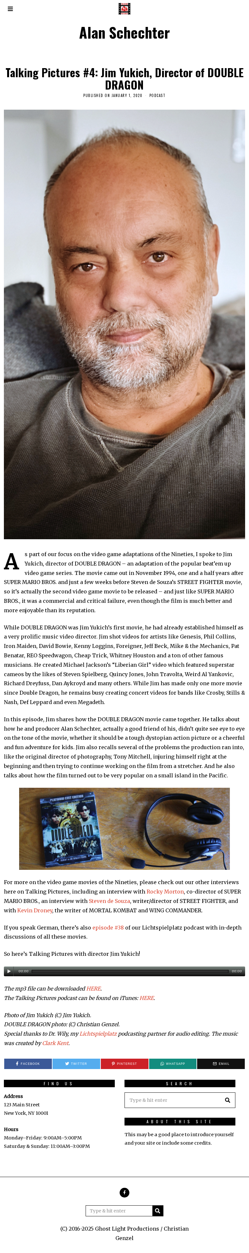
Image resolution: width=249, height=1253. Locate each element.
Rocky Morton (165, 891)
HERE (93, 988)
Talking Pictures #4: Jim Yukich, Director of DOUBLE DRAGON (124, 78)
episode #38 (108, 927)
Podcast (157, 95)
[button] (227, 1100)
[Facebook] (124, 1193)
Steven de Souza (109, 901)
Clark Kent (55, 1043)
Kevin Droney (34, 910)
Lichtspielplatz (98, 1033)
